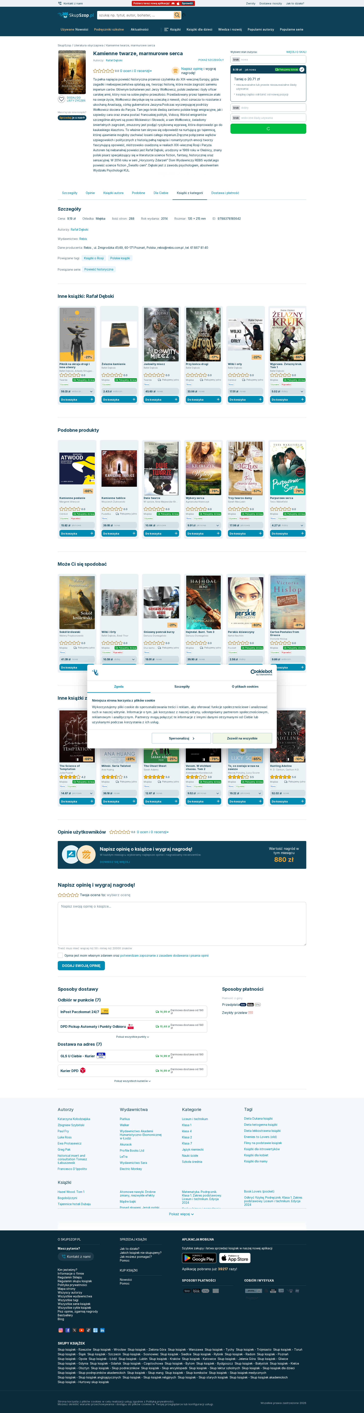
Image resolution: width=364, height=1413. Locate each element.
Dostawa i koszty (271, 3)
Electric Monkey (131, 1169)
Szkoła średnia (192, 1161)
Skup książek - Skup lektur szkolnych (214, 1368)
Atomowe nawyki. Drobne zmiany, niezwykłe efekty (137, 1193)
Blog (61, 1319)
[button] (76, 1257)
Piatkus (125, 1119)
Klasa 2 (187, 1137)
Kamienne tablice (114, 498)
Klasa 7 (187, 1143)
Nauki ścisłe (190, 1155)
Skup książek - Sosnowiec (141, 1354)
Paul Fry (63, 1131)
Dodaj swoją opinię (81, 966)
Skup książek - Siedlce (175, 1354)
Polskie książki (120, 258)
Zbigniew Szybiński (71, 1125)
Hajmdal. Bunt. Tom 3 (200, 632)
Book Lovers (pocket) (259, 1191)
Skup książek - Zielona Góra (147, 1349)
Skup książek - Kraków (164, 1359)
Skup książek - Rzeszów (74, 1349)
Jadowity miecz (154, 364)
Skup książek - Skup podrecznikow (115, 1368)
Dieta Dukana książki (258, 1118)
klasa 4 (187, 1131)
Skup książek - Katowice (199, 1359)
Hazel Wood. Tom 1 (71, 1192)
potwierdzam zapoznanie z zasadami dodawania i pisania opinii (164, 955)
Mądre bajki (128, 1201)
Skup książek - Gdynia (73, 1363)
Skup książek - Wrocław (109, 1349)
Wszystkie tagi (68, 1300)
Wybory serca (195, 498)
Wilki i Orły (109, 632)
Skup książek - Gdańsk (105, 1363)
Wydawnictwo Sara (133, 1162)
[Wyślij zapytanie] (177, 15)
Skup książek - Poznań (272, 1354)
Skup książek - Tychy (219, 1349)
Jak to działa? (295, 3)
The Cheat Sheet (155, 765)
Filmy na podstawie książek (263, 1143)
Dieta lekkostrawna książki (262, 1130)
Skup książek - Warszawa (185, 1349)
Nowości (126, 1279)
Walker (124, 1125)
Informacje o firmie (71, 1273)
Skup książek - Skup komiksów (186, 1372)
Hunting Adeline (281, 765)
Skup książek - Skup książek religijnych (149, 1377)
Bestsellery (65, 1315)
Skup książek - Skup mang (145, 1372)
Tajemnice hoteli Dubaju (74, 1204)
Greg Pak (64, 1149)
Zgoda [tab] (119, 686)
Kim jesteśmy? (67, 1269)
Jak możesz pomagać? (136, 1256)
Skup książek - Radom (240, 1354)
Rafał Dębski (100, 296)
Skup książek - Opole (72, 1359)
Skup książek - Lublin (133, 1359)
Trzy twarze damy (240, 498)
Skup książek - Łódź (103, 1359)
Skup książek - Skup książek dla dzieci (268, 1368)
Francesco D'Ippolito (72, 1169)
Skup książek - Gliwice (272, 1359)
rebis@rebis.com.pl (170, 247)
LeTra (123, 1156)
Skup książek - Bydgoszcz (214, 1363)
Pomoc (125, 1260)
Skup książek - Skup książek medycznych (237, 1372)
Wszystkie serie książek (74, 1304)
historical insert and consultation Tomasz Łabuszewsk (72, 1159)
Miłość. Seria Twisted (116, 765)
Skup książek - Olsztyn (73, 1368)
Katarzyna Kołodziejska (74, 1119)
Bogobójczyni (67, 1198)
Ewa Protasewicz (70, 1143)
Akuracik (126, 1144)
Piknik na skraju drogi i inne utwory (74, 365)
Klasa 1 (186, 1125)
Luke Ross (65, 1137)
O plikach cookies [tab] (245, 686)
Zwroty (250, 3)
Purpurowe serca (281, 498)
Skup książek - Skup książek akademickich (259, 1377)
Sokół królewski (69, 632)
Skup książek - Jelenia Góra (237, 1359)
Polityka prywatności (72, 1285)
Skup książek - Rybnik (208, 1354)
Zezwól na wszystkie (242, 738)
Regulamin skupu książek (75, 1281)
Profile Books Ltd (132, 1150)
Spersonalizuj (179, 738)
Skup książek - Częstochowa (143, 1363)
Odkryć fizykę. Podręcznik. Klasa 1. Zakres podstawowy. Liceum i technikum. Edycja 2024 (273, 1201)
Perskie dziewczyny (241, 632)
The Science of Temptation (69, 767)
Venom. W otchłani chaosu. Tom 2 (198, 767)
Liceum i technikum (195, 1119)
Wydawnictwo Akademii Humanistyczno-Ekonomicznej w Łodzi (141, 1134)
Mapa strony (66, 1288)
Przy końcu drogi (197, 364)
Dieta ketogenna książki (260, 1124)
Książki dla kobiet (256, 1155)
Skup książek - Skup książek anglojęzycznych (89, 1377)
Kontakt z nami (73, 3)
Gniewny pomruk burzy (159, 632)
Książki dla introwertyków (262, 1149)
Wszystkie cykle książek (74, 1307)
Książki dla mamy (256, 1161)
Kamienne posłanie (72, 498)
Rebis (83, 239)
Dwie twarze (152, 498)
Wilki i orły (235, 364)
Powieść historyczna (98, 269)
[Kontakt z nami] (60, 3)
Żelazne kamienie (114, 364)
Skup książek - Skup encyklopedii (164, 1368)
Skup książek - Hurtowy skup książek (83, 1382)
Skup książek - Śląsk (72, 1354)
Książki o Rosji (94, 258)
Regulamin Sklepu (70, 1277)
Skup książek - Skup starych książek (203, 1377)
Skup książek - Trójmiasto (254, 1349)
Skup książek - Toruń (287, 1349)
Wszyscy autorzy (70, 1292)
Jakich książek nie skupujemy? (141, 1252)
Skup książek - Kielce (284, 1363)
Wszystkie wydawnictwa (75, 1296)
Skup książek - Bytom (180, 1363)
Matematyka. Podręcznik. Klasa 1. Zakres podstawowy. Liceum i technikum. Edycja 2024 (202, 1197)
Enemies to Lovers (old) (260, 1137)
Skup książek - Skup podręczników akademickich (92, 1372)
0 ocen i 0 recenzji (135, 71)
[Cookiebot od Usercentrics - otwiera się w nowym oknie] (253, 673)
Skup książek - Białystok (251, 1363)
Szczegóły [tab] (182, 686)
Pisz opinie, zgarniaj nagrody (78, 1311)
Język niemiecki (192, 1149)
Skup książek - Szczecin (104, 1354)
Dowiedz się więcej (115, 862)
